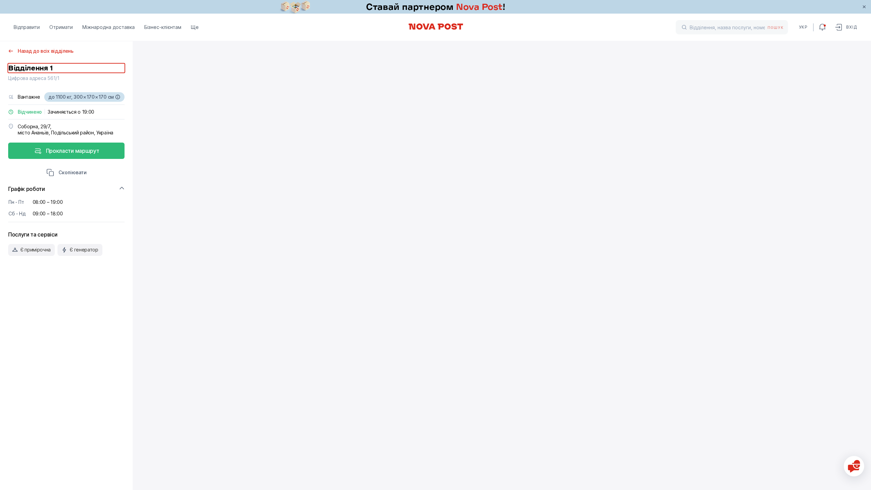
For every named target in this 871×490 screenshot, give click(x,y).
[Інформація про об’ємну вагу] (117, 97)
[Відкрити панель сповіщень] (822, 27)
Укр (803, 27)
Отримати (61, 27)
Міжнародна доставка (108, 27)
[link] (435, 7)
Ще (195, 27)
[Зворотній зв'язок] (854, 466)
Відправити (27, 27)
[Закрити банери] (864, 7)
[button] (66, 173)
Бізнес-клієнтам (162, 27)
